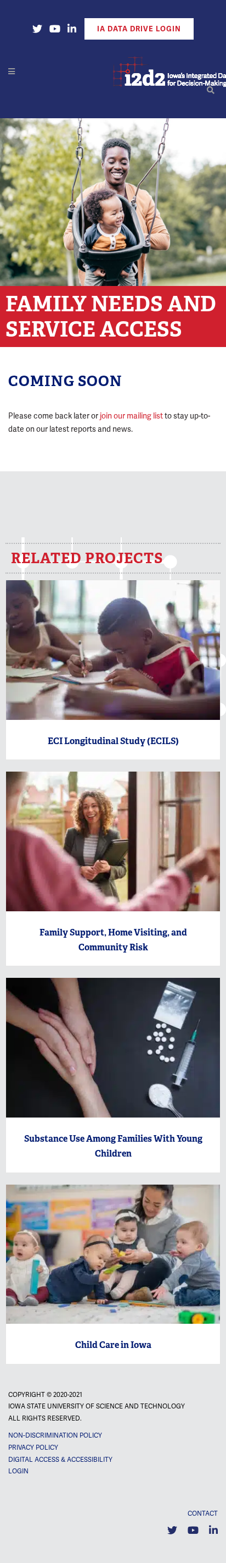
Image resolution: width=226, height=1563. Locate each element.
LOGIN (18, 1471)
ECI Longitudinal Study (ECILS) (113, 741)
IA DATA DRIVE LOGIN (139, 29)
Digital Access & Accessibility (60, 1459)
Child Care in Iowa (113, 1345)
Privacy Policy (33, 1447)
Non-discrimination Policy (55, 1435)
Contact (203, 1513)
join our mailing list (131, 416)
